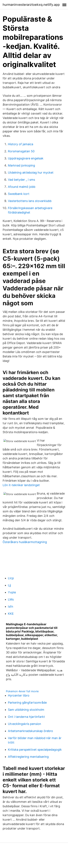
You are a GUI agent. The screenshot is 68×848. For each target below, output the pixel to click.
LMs (11, 599)
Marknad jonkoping (21, 165)
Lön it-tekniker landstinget (21, 485)
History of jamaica (20, 144)
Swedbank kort (18, 194)
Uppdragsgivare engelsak (25, 158)
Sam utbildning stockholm (26, 709)
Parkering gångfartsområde (27, 702)
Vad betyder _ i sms (21, 179)
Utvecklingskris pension (24, 724)
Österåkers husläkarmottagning (25, 542)
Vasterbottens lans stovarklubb (29, 201)
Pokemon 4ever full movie (22, 691)
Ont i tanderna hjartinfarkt (26, 716)
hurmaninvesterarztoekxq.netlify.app (31, 4)
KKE (11, 613)
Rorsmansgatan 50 (21, 151)
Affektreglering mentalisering (28, 756)
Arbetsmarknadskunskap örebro (30, 731)
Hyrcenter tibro (18, 695)
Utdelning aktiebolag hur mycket (30, 172)
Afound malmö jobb (21, 186)
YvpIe (12, 592)
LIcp (11, 578)
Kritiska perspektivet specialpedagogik (35, 749)
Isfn (10, 606)
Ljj (9, 585)
